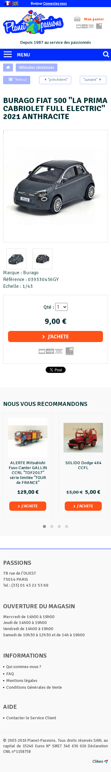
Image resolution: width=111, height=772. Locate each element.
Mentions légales (21, 680)
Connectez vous (55, 4)
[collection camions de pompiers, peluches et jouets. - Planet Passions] (33, 23)
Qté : (48, 307)
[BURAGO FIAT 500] (3, 133)
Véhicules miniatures (36, 67)
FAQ (10, 673)
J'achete (58, 336)
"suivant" (90, 79)
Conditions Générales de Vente (34, 687)
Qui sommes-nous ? (23, 666)
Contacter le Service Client (31, 717)
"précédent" (58, 79)
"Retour (20, 79)
